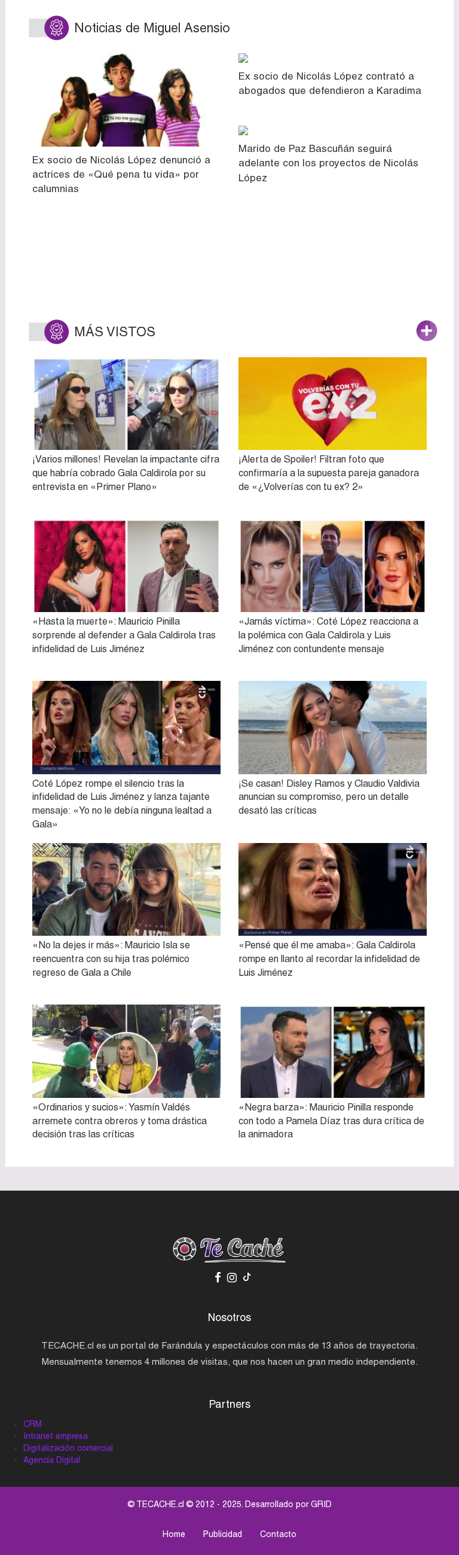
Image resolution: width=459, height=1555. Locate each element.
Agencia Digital (51, 1460)
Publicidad (222, 1534)
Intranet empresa (55, 1436)
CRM (32, 1424)
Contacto (278, 1534)
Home (174, 1534)
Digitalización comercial (68, 1448)
